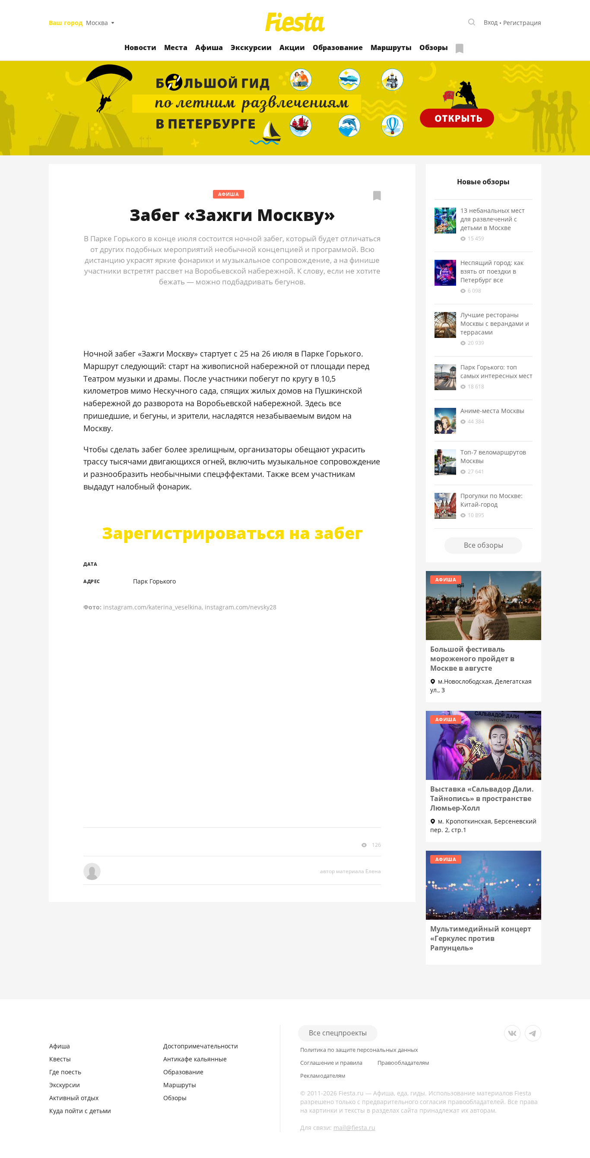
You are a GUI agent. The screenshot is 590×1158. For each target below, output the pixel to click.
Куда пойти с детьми (80, 1111)
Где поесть (65, 1072)
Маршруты (391, 47)
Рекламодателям (323, 1075)
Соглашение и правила (331, 1062)
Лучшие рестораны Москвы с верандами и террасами (494, 323)
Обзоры (433, 47)
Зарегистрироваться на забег (232, 532)
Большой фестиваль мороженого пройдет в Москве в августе (472, 658)
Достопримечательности (200, 1046)
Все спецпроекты (338, 1033)
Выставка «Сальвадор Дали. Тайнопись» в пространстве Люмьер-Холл (482, 798)
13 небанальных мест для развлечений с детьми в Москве (492, 219)
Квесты (60, 1059)
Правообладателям (403, 1062)
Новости (140, 47)
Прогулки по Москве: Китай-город (491, 500)
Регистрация (522, 23)
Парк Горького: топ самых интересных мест (496, 371)
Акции (292, 47)
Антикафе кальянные (195, 1059)
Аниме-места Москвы (492, 411)
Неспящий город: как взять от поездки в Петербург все (491, 271)
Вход (491, 22)
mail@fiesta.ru (354, 1127)
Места (175, 47)
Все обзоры (483, 545)
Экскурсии (251, 47)
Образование (338, 47)
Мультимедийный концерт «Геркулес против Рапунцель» (480, 938)
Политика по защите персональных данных (359, 1050)
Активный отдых (73, 1098)
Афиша (209, 47)
